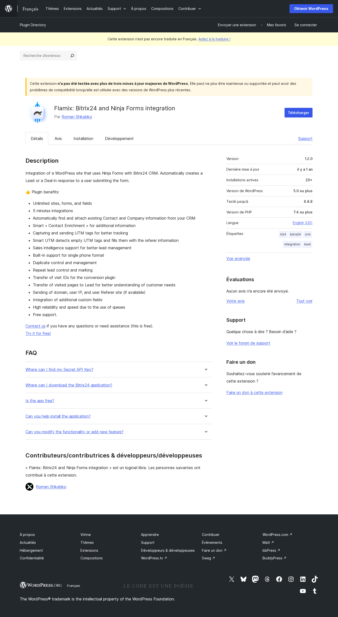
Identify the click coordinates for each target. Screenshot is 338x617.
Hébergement (31, 550)
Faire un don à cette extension (254, 392)
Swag (208, 558)
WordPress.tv (154, 558)
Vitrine (85, 534)
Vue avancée (238, 258)
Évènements (212, 542)
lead (307, 244)
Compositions (91, 558)
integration (292, 244)
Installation (83, 138)
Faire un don (214, 550)
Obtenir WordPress (311, 8)
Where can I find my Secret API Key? (59, 369)
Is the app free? (39, 400)
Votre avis (235, 300)
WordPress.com (277, 534)
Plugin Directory (33, 25)
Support (305, 138)
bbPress (271, 550)
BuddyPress (275, 558)
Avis (58, 138)
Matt (268, 542)
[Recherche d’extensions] (72, 56)
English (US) (303, 223)
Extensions (89, 550)
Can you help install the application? (58, 416)
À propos (27, 534)
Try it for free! (38, 333)
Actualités (28, 542)
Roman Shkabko (77, 116)
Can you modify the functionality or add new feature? (74, 432)
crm (308, 234)
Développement (119, 138)
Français (73, 586)
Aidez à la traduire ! (214, 39)
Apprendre (150, 534)
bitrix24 (295, 234)
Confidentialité (32, 558)
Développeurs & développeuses (168, 550)
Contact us (35, 325)
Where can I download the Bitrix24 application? (68, 385)
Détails (37, 138)
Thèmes (87, 542)
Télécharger (298, 113)
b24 (283, 234)
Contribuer (210, 534)
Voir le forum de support (248, 343)
